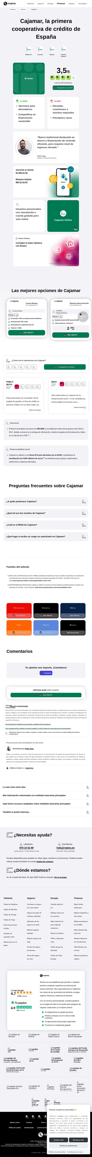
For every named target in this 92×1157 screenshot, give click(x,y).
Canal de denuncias (43, 1127)
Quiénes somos (15, 1122)
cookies (61, 1116)
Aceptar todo (59, 1140)
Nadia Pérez (29, 768)
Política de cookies (15, 1127)
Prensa (43, 1122)
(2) (44, 458)
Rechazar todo (78, 1140)
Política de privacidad (57, 1152)
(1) (28, 435)
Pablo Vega (29, 749)
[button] (26, 304)
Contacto (29, 1122)
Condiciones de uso (75, 1152)
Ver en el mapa (60, 877)
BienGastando (29, 1127)
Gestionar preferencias (68, 1146)
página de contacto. (45, 861)
